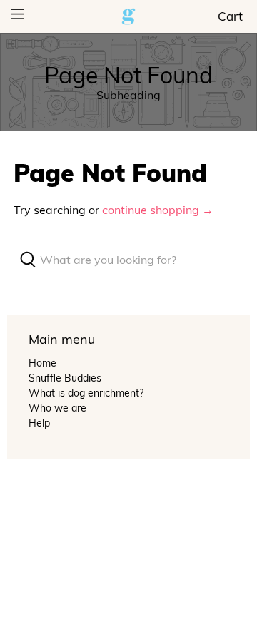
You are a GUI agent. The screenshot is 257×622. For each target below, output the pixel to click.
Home (42, 363)
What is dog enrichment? (86, 393)
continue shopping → (157, 210)
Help (39, 423)
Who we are (57, 408)
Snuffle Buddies (65, 378)
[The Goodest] (128, 16)
